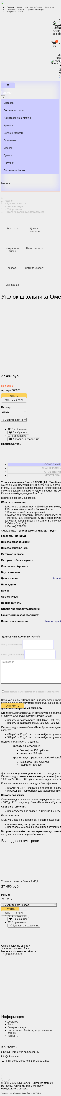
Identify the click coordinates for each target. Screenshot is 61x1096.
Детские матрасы (14, 110)
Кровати (8, 125)
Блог (10, 1024)
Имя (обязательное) (11, 644)
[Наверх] (5, 1077)
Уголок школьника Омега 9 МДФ (19, 881)
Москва (5, 183)
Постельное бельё (14, 170)
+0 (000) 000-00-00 (12, 954)
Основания (10, 140)
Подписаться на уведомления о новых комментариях (31, 691)
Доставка (13, 1021)
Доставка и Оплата (33, 7)
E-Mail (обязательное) (12, 654)
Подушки (9, 163)
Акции (21, 9)
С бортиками (14, 209)
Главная (10, 7)
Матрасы (9, 103)
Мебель (8, 148)
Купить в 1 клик (14, 400)
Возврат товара (17, 1027)
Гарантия (11, 9)
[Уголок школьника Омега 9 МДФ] (20, 862)
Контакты (49, 7)
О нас (19, 7)
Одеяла (8, 155)
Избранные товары (15, 12)
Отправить (12, 706)
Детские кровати (13, 133)
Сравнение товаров (35, 9)
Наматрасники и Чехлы (17, 118)
